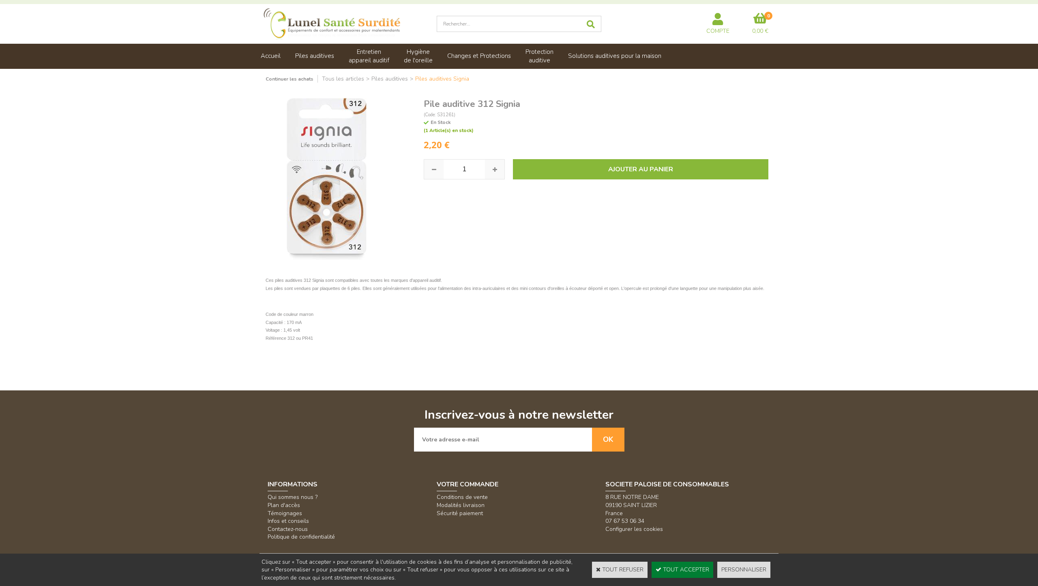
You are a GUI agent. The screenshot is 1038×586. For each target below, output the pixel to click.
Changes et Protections (479, 56)
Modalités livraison (461, 505)
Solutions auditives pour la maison (614, 56)
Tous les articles (343, 79)
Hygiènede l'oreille (418, 56)
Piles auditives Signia (442, 79)
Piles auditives (314, 56)
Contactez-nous (288, 529)
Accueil (271, 56)
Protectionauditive (539, 56)
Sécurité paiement (460, 513)
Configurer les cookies (634, 529)
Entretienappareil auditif (369, 56)
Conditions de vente (462, 497)
